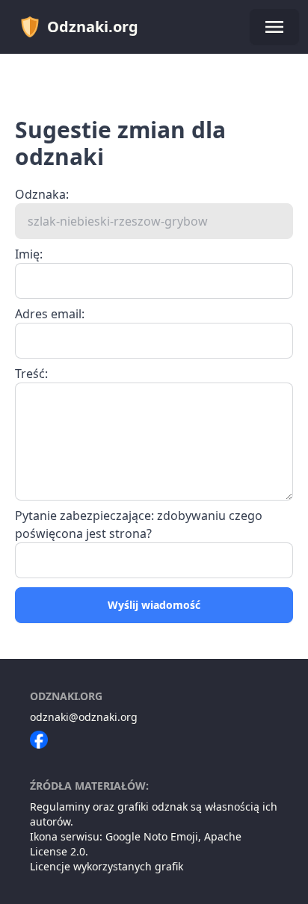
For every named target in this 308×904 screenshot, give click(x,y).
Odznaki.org (92, 26)
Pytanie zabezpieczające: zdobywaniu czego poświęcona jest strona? (138, 524)
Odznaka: (42, 194)
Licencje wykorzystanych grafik (106, 866)
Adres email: (49, 314)
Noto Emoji (171, 836)
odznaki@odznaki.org (84, 717)
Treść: (31, 373)
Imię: (29, 254)
